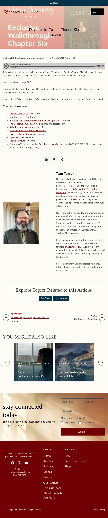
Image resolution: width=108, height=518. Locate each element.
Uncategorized (61, 298)
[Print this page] (54, 159)
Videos (47, 472)
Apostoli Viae (16, 137)
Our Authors (50, 482)
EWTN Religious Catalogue (23, 134)
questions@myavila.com (19, 472)
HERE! (28, 82)
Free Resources (74, 461)
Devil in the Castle (19, 114)
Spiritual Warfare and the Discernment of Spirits (33, 120)
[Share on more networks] (62, 159)
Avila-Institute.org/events (22, 127)
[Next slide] (101, 362)
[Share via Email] (46, 159)
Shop (68, 466)
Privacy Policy (99, 510)
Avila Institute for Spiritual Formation (28, 131)
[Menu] (97, 11)
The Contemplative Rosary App (25, 124)
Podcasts (48, 466)
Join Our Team (52, 488)
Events (47, 477)
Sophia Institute (17, 141)
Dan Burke (45, 298)
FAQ (67, 455)
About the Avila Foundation (52, 495)
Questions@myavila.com (51, 144)
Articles (48, 461)
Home (47, 455)
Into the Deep (16, 117)
